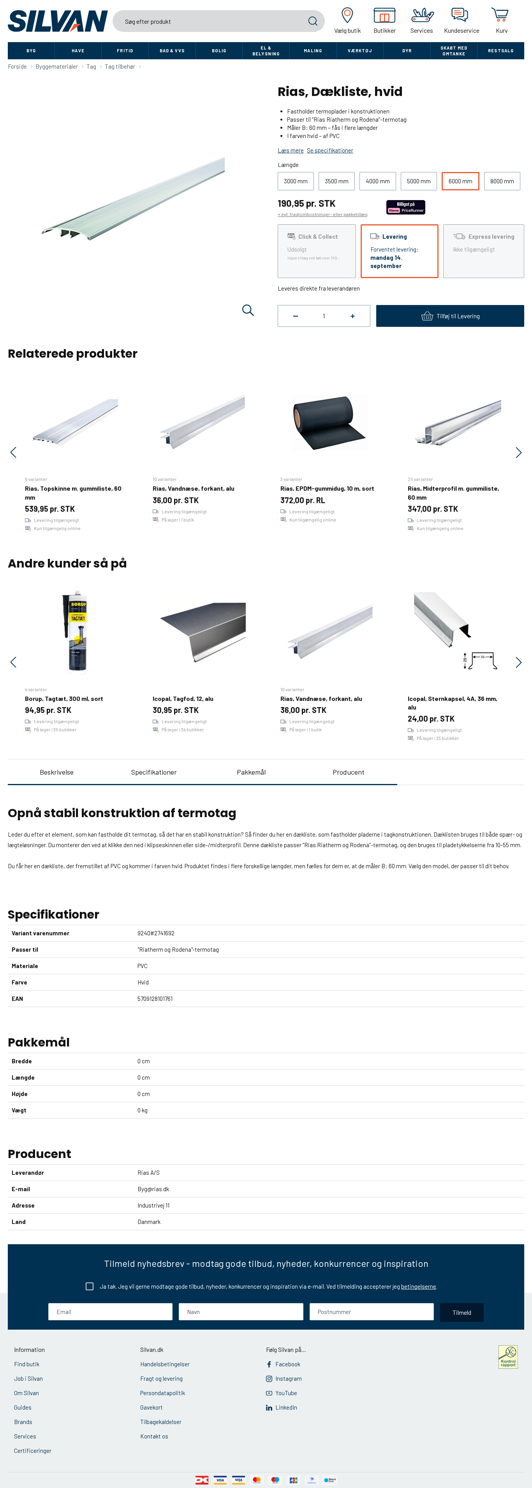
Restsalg (501, 50)
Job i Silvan (28, 1378)
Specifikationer (154, 772)
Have (78, 50)
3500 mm (337, 180)
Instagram (288, 1378)
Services (25, 1436)
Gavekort (151, 1407)
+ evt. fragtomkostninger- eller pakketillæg (323, 214)
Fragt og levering (161, 1378)
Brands (23, 1421)
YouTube (286, 1392)
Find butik (26, 1363)
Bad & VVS (172, 50)
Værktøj (360, 50)
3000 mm (296, 180)
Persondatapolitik (162, 1392)
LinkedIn (286, 1407)
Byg (31, 50)
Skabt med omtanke (454, 50)
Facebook (287, 1363)
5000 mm (419, 180)
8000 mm (502, 180)
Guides (23, 1407)
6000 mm (460, 180)
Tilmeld (462, 1312)
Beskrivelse (57, 772)
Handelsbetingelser (165, 1363)
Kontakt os (154, 1436)
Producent (349, 772)
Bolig (219, 50)
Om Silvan (26, 1392)
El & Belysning (266, 50)
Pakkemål (251, 772)
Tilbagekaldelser (160, 1421)
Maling (313, 50)
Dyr (407, 50)
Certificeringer (32, 1450)
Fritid (125, 50)
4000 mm (378, 180)
